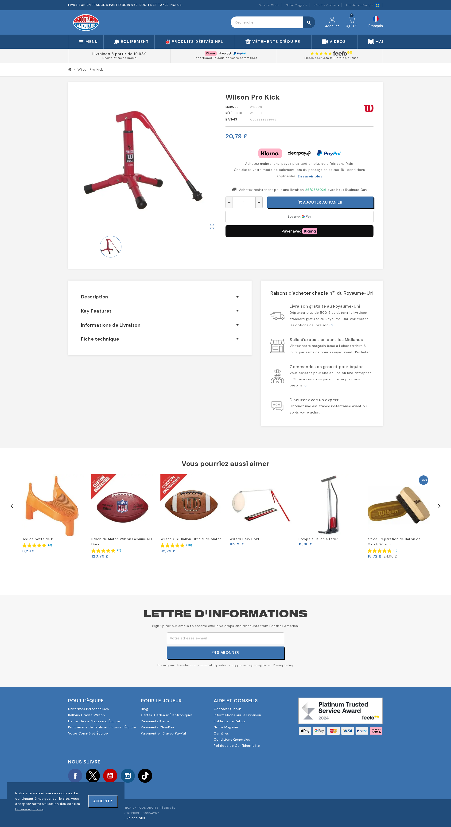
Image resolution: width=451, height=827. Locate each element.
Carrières (221, 733)
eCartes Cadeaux (326, 5)
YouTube (110, 776)
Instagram (128, 776)
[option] (53, 514)
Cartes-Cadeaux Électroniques (167, 715)
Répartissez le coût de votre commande (225, 58)
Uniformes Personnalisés (88, 709)
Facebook (75, 776)
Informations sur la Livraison (237, 715)
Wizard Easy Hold (244, 539)
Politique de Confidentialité (237, 745)
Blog (144, 709)
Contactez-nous (227, 709)
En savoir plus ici (29, 809)
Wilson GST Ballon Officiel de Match (191, 539)
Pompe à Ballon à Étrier (318, 539)
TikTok (145, 776)
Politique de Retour (230, 721)
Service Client (269, 5)
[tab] (160, 297)
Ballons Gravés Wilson (86, 715)
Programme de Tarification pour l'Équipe (102, 727)
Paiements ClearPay (157, 727)
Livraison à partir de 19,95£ (119, 53)
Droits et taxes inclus (119, 58)
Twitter (93, 776)
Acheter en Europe (359, 5)
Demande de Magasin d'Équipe (94, 721)
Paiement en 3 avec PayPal (163, 733)
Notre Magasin (296, 5)
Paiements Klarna (155, 721)
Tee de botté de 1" (38, 539)
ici (331, 325)
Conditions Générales (232, 739)
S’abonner (227, 652)
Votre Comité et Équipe (88, 733)
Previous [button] (12, 506)
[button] (37, 545)
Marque (232, 107)
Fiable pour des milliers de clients (331, 58)
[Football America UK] (86, 22)
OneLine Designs (131, 818)
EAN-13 (231, 119)
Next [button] (439, 506)
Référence (234, 113)
